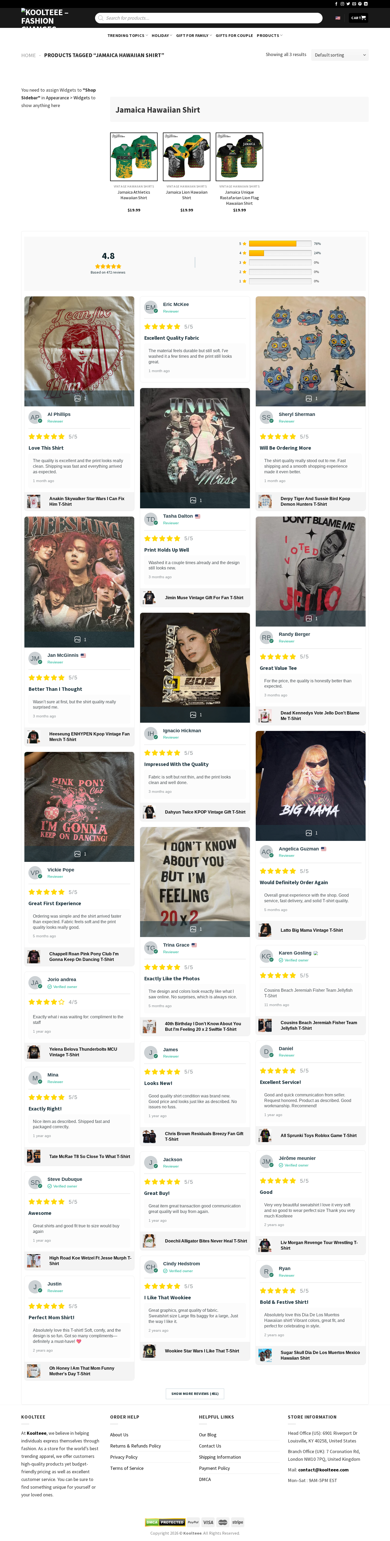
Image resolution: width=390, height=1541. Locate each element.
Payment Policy (214, 1468)
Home (28, 55)
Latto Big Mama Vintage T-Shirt (312, 930)
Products (268, 35)
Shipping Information (220, 1457)
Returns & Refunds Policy (135, 1446)
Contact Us (210, 1446)
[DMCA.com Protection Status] (165, 1522)
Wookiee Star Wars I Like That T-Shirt (202, 1351)
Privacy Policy (123, 1457)
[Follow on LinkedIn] (366, 4)
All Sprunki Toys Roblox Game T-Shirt (319, 1135)
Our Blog (207, 1435)
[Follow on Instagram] (342, 4)
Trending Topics (126, 35)
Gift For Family (192, 35)
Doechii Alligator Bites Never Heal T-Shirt (206, 1241)
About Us (119, 1435)
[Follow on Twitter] (348, 4)
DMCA (205, 1479)
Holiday (160, 35)
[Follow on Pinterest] (360, 4)
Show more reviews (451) (195, 1393)
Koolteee (36, 1433)
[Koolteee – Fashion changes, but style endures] (47, 18)
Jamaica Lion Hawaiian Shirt (186, 194)
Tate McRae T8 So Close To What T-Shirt (89, 1156)
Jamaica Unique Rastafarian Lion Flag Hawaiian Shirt (239, 197)
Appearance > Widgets (68, 98)
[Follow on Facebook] (336, 4)
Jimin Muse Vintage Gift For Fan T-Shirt (204, 597)
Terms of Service (127, 1468)
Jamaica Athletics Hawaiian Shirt (134, 194)
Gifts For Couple (234, 35)
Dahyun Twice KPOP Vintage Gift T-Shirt (205, 812)
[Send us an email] (354, 4)
